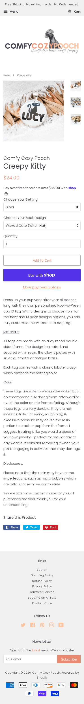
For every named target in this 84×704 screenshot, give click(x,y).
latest (36, 650)
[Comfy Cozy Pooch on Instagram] (51, 626)
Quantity (10, 236)
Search (42, 570)
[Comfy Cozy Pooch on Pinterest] (42, 626)
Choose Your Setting (20, 199)
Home (6, 75)
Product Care (42, 603)
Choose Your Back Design (24, 217)
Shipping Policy (42, 575)
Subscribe (69, 659)
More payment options (42, 287)
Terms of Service (42, 592)
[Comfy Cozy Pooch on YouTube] (61, 626)
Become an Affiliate (42, 598)
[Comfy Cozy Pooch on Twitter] (23, 626)
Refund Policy (42, 581)
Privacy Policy (42, 586)
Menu (13, 11)
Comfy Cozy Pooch (46, 673)
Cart (77, 11)
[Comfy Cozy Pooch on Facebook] (32, 626)
